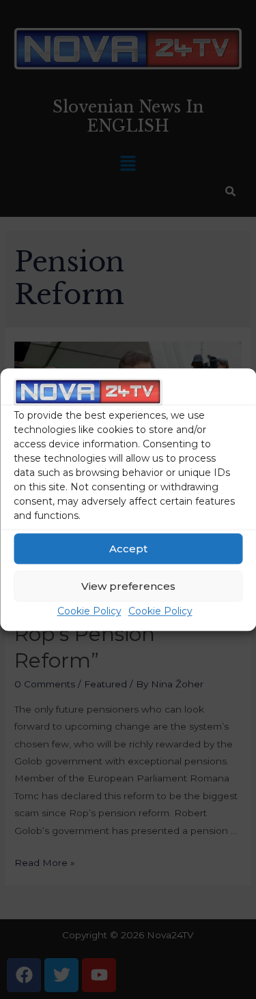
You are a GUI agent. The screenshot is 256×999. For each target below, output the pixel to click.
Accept (128, 548)
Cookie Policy (89, 612)
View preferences (128, 586)
